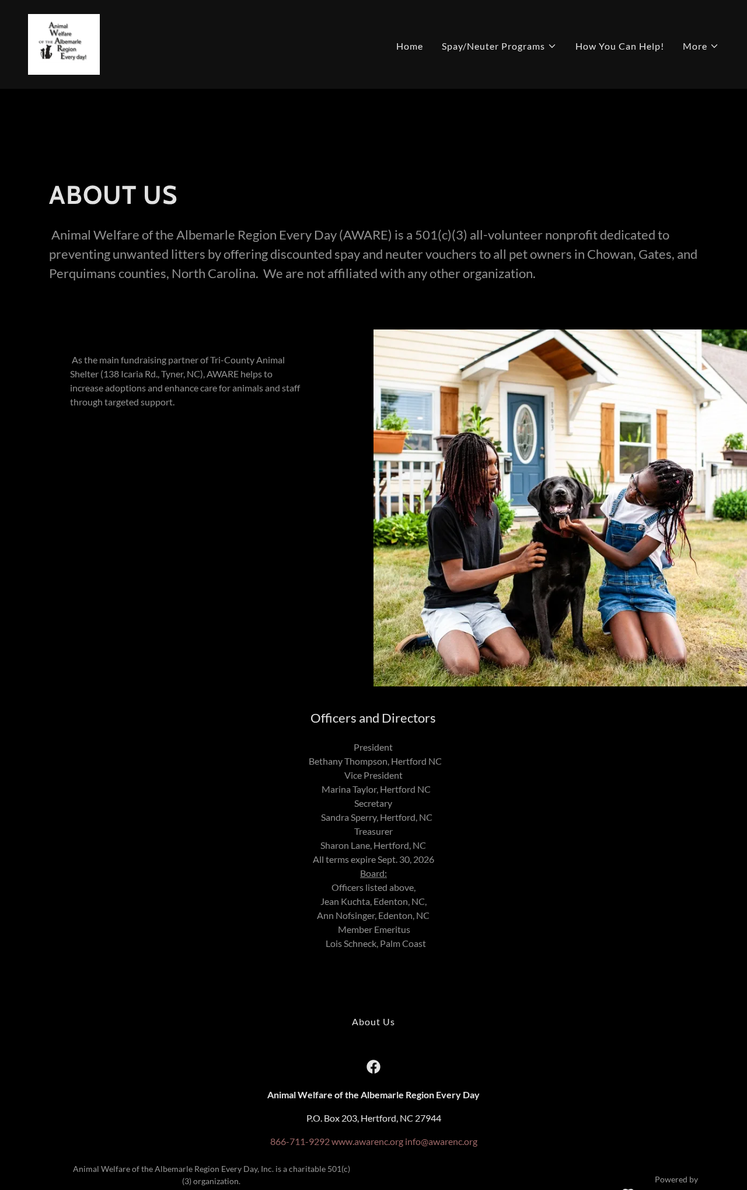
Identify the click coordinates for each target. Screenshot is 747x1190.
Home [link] (409, 45)
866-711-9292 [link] (300, 1141)
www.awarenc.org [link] (367, 1141)
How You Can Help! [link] (619, 45)
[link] (64, 42)
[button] (499, 46)
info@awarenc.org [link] (441, 1141)
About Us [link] (373, 1021)
